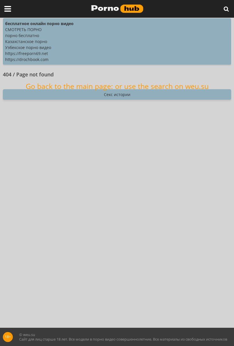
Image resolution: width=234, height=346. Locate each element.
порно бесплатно (22, 35)
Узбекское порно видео (28, 47)
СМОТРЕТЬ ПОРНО (23, 29)
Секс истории (117, 94)
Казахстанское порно (26, 41)
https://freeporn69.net (26, 53)
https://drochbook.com (27, 59)
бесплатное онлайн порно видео (39, 23)
